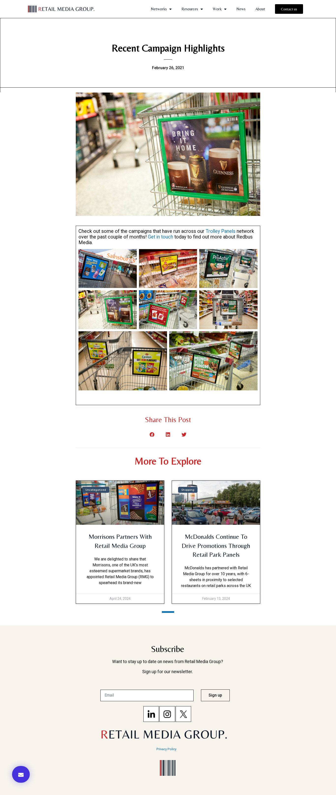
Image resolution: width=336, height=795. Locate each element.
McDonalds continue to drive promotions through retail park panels (216, 545)
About (260, 9)
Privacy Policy (166, 749)
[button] (21, 774)
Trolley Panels (220, 231)
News (240, 9)
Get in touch (161, 237)
